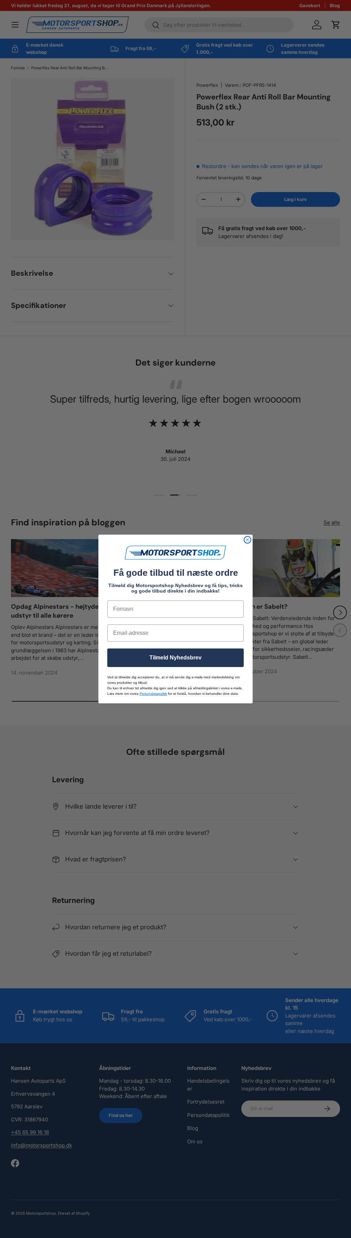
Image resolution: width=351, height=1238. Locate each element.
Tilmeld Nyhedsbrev (175, 657)
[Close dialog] (247, 539)
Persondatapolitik (153, 693)
